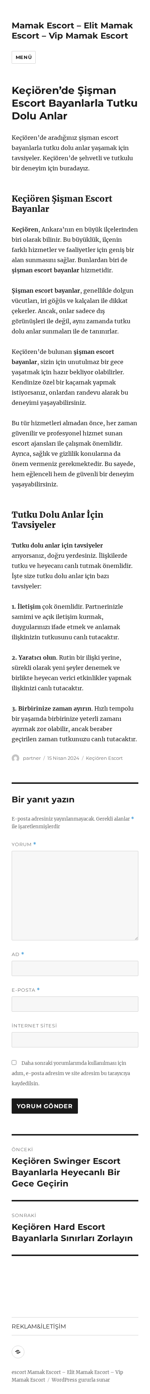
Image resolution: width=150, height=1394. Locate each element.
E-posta (26, 990)
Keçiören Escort (104, 758)
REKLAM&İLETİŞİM (39, 1326)
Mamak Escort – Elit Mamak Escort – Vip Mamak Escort (72, 30)
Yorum (24, 844)
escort (19, 1372)
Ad (18, 954)
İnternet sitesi (34, 1025)
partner (32, 758)
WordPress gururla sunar (81, 1380)
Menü (24, 57)
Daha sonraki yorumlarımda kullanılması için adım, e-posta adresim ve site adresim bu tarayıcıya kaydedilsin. (71, 1073)
